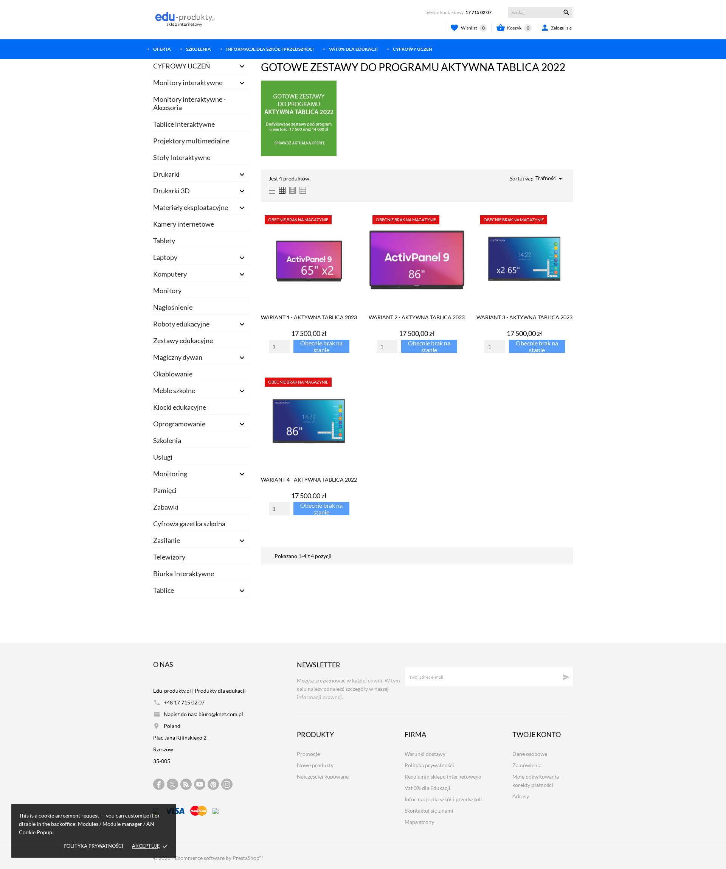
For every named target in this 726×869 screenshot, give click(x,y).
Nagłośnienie (172, 307)
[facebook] (159, 784)
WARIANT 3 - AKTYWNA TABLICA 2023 (524, 317)
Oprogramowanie (179, 424)
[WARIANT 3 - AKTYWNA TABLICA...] (565, 231)
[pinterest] (213, 784)
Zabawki (165, 507)
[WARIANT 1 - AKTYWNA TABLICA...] (349, 231)
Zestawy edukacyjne (183, 340)
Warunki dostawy (425, 754)
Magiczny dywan (177, 357)
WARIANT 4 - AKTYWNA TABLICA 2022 (309, 479)
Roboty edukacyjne (181, 324)
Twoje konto (536, 734)
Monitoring (170, 473)
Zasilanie (166, 540)
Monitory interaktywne (187, 82)
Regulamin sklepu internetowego (443, 776)
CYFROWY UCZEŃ (412, 49)
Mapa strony (419, 822)
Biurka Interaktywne (183, 573)
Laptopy (165, 257)
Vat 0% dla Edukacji (353, 49)
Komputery (170, 274)
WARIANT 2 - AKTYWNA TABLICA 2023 (417, 317)
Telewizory (169, 557)
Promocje (308, 754)
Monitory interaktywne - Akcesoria (189, 103)
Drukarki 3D (171, 191)
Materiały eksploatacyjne (190, 207)
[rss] (186, 784)
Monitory (167, 290)
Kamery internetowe (183, 224)
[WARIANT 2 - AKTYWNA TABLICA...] (457, 231)
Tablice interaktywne (184, 124)
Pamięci (165, 490)
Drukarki (166, 174)
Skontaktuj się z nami (429, 810)
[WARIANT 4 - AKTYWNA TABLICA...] (349, 393)
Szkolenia (198, 49)
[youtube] (199, 784)
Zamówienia (526, 765)
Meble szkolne (174, 390)
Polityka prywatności (93, 846)
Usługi (162, 457)
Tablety (164, 240)
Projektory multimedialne (191, 141)
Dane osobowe (529, 754)
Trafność (550, 178)
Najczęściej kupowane (323, 776)
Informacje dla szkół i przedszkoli (270, 49)
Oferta (162, 49)
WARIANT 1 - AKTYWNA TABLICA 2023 (309, 317)
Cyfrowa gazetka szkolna (189, 523)
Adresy (520, 796)
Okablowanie (172, 374)
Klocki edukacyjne (179, 407)
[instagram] (226, 784)
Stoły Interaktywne (181, 157)
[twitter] (172, 784)
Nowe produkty (315, 765)
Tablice (163, 590)
